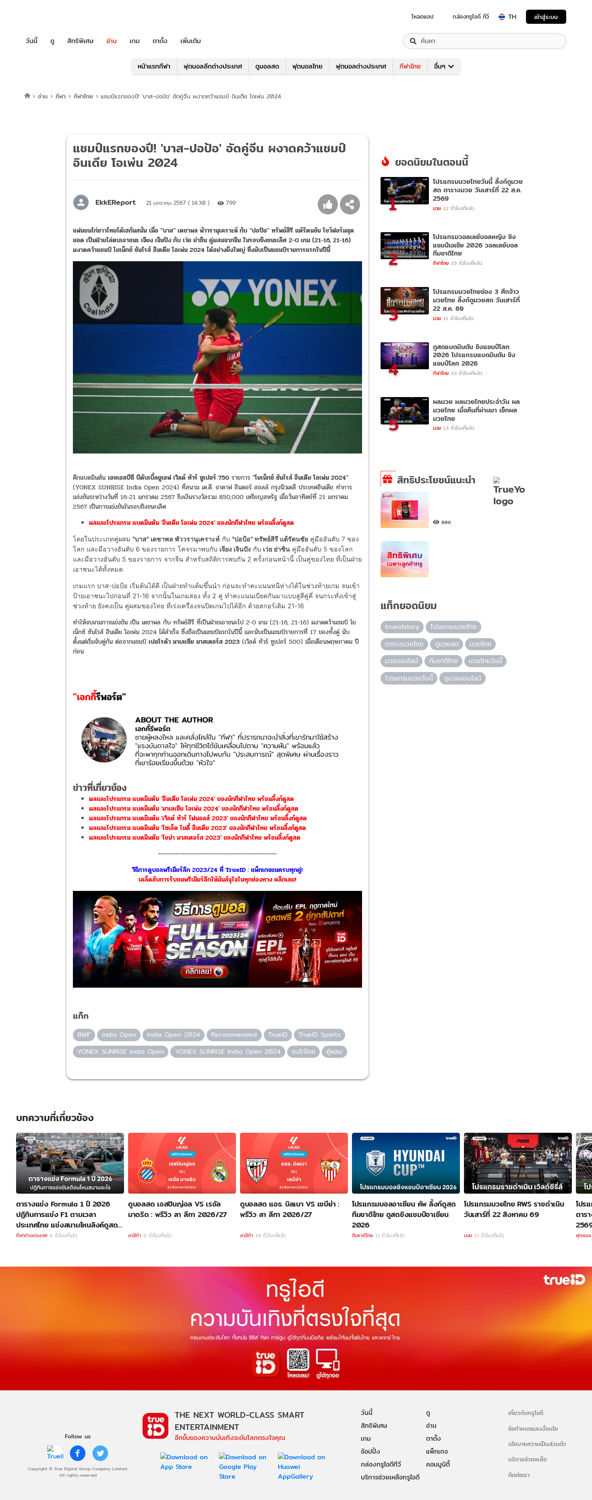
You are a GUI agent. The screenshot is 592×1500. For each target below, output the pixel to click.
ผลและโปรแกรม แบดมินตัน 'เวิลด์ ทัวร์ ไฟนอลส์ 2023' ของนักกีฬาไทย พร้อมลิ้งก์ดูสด (198, 818)
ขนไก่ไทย (303, 1051)
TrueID (50, 17)
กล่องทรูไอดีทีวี (381, 1464)
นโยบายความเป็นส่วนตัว (537, 1443)
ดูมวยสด (447, 644)
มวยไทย (480, 644)
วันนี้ (31, 41)
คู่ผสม (334, 1051)
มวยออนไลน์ (401, 661)
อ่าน (111, 41)
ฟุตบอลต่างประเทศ (361, 66)
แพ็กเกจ (437, 1451)
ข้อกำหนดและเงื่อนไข (533, 1428)
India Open (119, 1035)
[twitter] (100, 1453)
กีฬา (61, 96)
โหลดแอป (423, 16)
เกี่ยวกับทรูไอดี (525, 1412)
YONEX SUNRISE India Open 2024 (228, 1051)
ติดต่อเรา (519, 1474)
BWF (84, 1035)
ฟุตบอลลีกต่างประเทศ (213, 66)
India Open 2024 (173, 1035)
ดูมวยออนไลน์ (462, 678)
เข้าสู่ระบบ (546, 16)
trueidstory (402, 627)
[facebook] (78, 1453)
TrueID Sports (319, 1035)
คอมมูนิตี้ (438, 1464)
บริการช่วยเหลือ (527, 1459)
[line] (55, 1453)
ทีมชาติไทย (443, 661)
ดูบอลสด (267, 66)
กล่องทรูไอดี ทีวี (471, 16)
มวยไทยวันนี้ (485, 661)
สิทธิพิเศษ (80, 41)
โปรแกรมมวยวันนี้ (409, 678)
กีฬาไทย (410, 66)
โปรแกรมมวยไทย (454, 627)
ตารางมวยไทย (404, 644)
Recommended (234, 1035)
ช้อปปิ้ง (370, 1451)
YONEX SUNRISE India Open (120, 1051)
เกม (135, 41)
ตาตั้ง (160, 41)
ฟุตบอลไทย (307, 66)
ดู (52, 41)
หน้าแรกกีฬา (154, 66)
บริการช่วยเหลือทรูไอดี (390, 1477)
